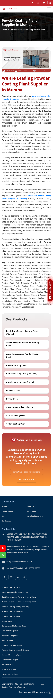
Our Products (7, 511)
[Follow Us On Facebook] (32, 2)
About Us (30, 506)
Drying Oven (12, 399)
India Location (8, 664)
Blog (4, 516)
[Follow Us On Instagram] (38, 2)
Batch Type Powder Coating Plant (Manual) (21, 332)
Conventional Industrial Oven (19, 407)
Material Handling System (12, 654)
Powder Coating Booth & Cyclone (15, 650)
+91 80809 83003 (26, 479)
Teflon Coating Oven (15, 424)
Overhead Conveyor (10, 659)
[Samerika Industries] (9, 9)
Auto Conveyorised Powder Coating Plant (23, 355)
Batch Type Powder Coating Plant (15, 592)
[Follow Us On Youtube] (50, 2)
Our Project (31, 511)
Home (4, 30)
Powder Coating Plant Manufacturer (23, 685)
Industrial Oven (13, 390)
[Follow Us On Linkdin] (44, 2)
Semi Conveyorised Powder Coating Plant (22, 344)
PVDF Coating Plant (10, 674)
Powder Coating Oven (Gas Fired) (21, 374)
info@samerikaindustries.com (26, 472)
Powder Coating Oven (16, 365)
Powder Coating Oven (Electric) (20, 382)
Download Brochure (34, 516)
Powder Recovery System (12, 645)
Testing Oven (7, 640)
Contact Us (6, 520)
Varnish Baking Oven (15, 415)
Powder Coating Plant (11, 587)
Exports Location (9, 669)
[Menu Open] (49, 9)
